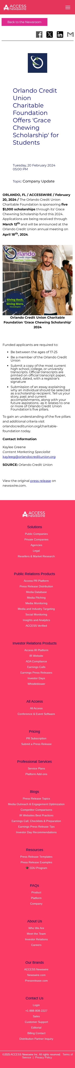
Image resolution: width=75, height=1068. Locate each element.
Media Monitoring (36, 603)
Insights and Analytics (36, 620)
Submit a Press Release (36, 744)
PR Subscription (36, 738)
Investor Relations (36, 939)
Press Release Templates (36, 856)
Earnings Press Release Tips (36, 826)
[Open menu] (67, 7)
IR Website (36, 655)
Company (36, 903)
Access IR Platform (36, 650)
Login (36, 1005)
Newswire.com (36, 975)
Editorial (36, 1027)
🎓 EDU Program (36, 867)
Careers (36, 944)
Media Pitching (36, 597)
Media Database (36, 592)
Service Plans (36, 768)
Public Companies (36, 533)
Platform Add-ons (36, 774)
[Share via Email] (70, 34)
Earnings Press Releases (36, 672)
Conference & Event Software (36, 713)
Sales (36, 1016)
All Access (36, 708)
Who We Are (36, 928)
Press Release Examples (36, 862)
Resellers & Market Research (36, 556)
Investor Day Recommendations (36, 832)
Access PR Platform (36, 580)
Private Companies (36, 539)
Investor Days (36, 678)
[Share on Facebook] (39, 34)
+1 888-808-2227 (36, 1010)
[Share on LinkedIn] (60, 34)
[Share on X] (49, 34)
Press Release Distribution (36, 586)
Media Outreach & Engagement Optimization (36, 804)
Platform (36, 898)
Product (36, 892)
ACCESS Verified (36, 625)
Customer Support (36, 1021)
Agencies (36, 545)
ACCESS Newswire (36, 969)
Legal (36, 550)
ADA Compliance (36, 661)
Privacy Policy (43, 1057)
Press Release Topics (36, 798)
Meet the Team (36, 933)
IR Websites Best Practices (36, 815)
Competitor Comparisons (36, 809)
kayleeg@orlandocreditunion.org (29, 457)
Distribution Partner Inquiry (36, 1038)
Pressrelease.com (36, 980)
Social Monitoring (36, 614)
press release (40, 481)
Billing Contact (36, 1033)
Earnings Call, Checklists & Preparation (36, 821)
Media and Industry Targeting (36, 608)
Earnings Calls (36, 667)
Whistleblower (36, 683)
